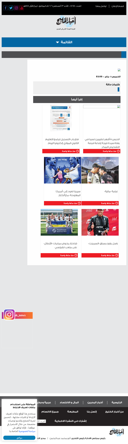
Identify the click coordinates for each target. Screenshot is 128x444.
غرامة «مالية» (111, 191)
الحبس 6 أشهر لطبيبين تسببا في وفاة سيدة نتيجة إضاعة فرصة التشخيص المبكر (102, 143)
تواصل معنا (101, 6)
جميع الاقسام (50, 411)
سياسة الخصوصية (27, 431)
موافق (19, 437)
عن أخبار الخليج (114, 411)
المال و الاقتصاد (69, 402)
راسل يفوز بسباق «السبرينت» (103, 243)
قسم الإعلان (118, 6)
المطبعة (72, 411)
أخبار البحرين (95, 402)
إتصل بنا (92, 411)
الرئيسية (117, 402)
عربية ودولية (43, 402)
